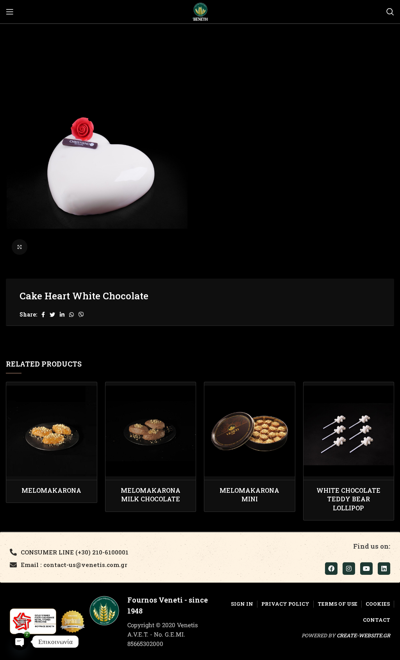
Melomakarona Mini (249, 494)
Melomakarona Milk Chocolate (150, 494)
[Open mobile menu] (10, 12)
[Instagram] (349, 568)
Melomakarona (51, 490)
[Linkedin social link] (62, 314)
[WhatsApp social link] (71, 314)
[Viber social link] (81, 314)
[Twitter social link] (52, 314)
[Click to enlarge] (19, 247)
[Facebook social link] (43, 314)
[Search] (390, 12)
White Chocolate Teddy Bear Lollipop (348, 499)
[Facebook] (331, 568)
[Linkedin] (384, 568)
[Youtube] (366, 568)
